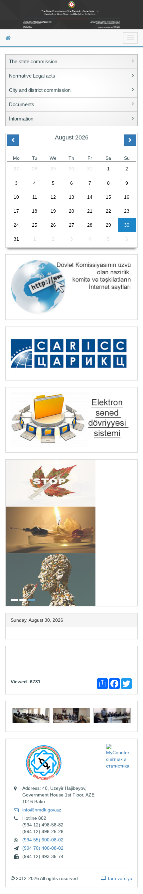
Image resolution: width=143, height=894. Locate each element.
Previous (7, 532)
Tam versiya (119, 878)
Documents (21, 104)
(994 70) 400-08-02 (43, 848)
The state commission (33, 61)
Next (135, 532)
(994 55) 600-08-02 (43, 839)
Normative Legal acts (32, 76)
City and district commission (40, 90)
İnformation (21, 118)
